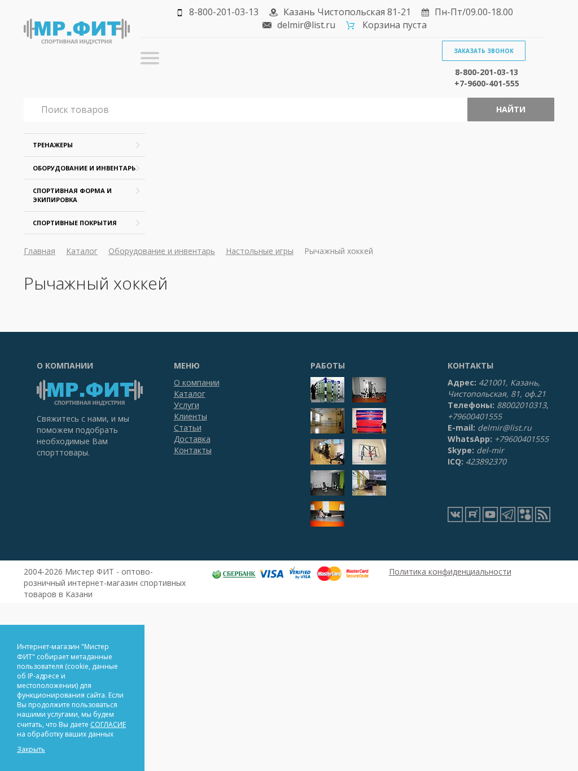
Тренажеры (53, 145)
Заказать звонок (484, 51)
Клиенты (190, 416)
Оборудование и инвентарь (84, 168)
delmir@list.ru (306, 25)
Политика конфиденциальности (450, 571)
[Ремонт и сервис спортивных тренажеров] (525, 514)
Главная (39, 251)
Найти (511, 109)
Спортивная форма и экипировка (72, 195)
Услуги (186, 405)
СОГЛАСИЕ (108, 724)
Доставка (192, 438)
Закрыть (31, 749)
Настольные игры (260, 251)
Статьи (188, 427)
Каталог (82, 251)
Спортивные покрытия (75, 222)
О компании (197, 382)
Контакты (193, 450)
